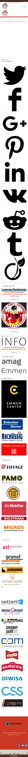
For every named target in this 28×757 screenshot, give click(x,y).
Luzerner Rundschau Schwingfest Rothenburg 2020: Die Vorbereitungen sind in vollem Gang (14, 294)
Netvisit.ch (17, 734)
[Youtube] (22, 745)
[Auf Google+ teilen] (15, 135)
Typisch (17, 21)
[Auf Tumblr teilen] (15, 255)
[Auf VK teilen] (15, 207)
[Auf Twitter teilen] (15, 86)
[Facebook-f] (19, 745)
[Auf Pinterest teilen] (15, 159)
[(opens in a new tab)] (14, 366)
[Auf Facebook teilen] (15, 111)
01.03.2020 (6, 59)
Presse (12, 21)
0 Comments (23, 21)
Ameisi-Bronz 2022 (14, 328)
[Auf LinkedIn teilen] (15, 183)
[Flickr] (26, 745)
